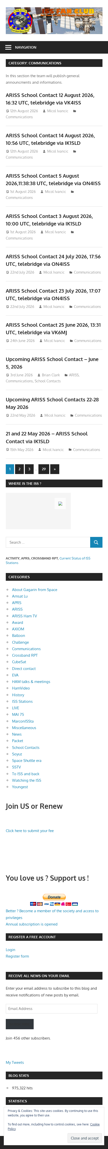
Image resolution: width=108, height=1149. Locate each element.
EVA (15, 675)
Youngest (20, 786)
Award (17, 622)
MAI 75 (18, 714)
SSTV (16, 767)
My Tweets (15, 1062)
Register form (17, 956)
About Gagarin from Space (34, 589)
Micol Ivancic (57, 111)
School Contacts (48, 381)
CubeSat (19, 661)
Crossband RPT (25, 655)
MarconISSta (23, 721)
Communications (19, 117)
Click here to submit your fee (30, 830)
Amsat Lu (20, 596)
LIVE (15, 708)
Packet (17, 740)
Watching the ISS (26, 780)
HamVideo (21, 688)
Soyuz (17, 754)
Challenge (20, 642)
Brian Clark (51, 375)
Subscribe (20, 1024)
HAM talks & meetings (31, 681)
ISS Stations (22, 701)
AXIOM (18, 629)
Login (10, 949)
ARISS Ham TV (24, 616)
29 (44, 469)
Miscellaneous (24, 727)
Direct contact (24, 668)
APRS (16, 602)
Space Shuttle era (26, 760)
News (17, 734)
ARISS (74, 375)
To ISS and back (25, 773)
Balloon (18, 635)
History (18, 695)
